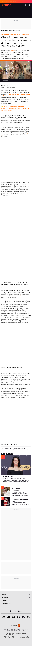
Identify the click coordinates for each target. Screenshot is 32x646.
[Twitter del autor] (9, 85)
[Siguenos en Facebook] (18, 618)
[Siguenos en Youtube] (3, 618)
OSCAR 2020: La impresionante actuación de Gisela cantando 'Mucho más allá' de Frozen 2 (15, 108)
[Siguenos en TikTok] (8, 618)
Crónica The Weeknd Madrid (9, 1)
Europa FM (4, 30)
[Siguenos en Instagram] (13, 618)
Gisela (13, 50)
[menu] (29, 5)
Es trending (17, 30)
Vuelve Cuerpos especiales (8, 2)
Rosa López (24, 296)
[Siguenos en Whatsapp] (28, 618)
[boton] (23, 594)
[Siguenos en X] (23, 618)
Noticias (11, 30)
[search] (25, 5)
